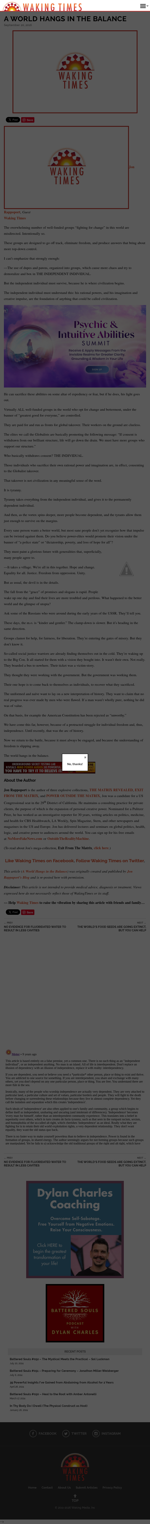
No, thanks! (75, 764)
